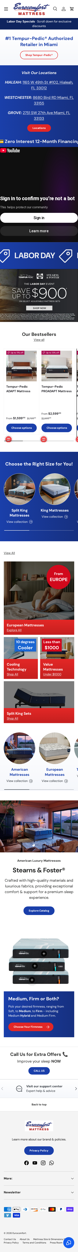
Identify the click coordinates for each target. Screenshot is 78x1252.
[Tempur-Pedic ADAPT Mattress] (21, 366)
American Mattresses (19, 772)
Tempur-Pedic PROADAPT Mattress (56, 389)
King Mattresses (55, 510)
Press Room (56, 1242)
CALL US (39, 1070)
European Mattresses (55, 772)
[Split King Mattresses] (19, 489)
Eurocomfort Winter (22, 901)
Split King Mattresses (19, 513)
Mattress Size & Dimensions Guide (51, 1239)
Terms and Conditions (34, 1242)
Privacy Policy (39, 1150)
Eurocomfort (19, 1233)
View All (9, 553)
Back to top (39, 1104)
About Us (25, 1239)
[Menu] (6, 9)
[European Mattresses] (54, 748)
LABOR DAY (22, 256)
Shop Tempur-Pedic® (39, 55)
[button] (72, 9)
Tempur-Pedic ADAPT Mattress (18, 389)
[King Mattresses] (54, 489)
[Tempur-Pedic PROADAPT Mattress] (56, 366)
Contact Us (10, 1239)
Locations (39, 128)
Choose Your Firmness (28, 1026)
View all (39, 340)
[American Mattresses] (19, 748)
